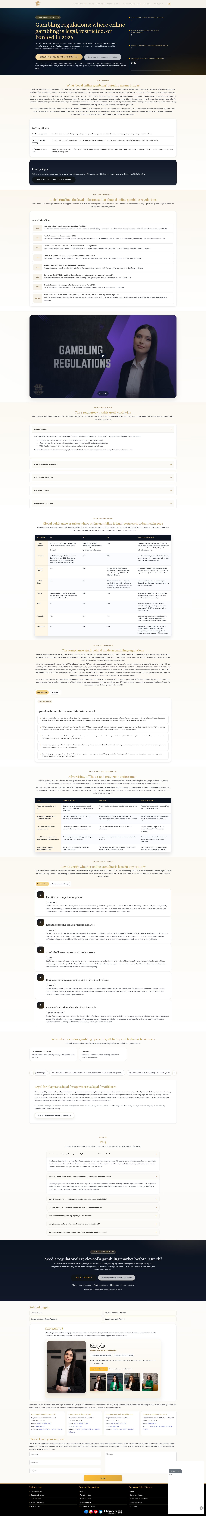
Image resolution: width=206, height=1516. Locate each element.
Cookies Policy (85, 1499)
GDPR (82, 1491)
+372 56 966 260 (44, 1423)
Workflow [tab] (54, 692)
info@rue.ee (40, 1426)
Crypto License (36, 1491)
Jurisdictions (35, 1506)
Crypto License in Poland (115, 1319)
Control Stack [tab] (42, 692)
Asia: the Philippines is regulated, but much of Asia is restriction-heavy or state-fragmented (87, 1073)
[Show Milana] (132, 1382)
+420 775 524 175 (118, 1423)
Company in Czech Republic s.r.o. (119, 1414)
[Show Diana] (115, 1382)
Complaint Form (136, 1502)
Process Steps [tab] (42, 884)
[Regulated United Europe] (38, 3)
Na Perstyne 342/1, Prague (123, 1429)
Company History (136, 1495)
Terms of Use (85, 1495)
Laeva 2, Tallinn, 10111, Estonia (50, 1429)
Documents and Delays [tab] (60, 884)
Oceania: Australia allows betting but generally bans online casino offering (158, 1073)
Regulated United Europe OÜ (43, 1414)
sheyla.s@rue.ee (98, 1369)
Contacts (133, 1506)
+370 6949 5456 (81, 1423)
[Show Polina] (150, 1382)
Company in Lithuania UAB (79, 1414)
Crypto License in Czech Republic (44, 1319)
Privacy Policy (85, 1502)
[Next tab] (174, 1073)
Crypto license (36, 1313)
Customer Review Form (139, 1499)
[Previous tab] (31, 1073)
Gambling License (37, 1495)
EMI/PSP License (37, 1502)
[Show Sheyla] (98, 1382)
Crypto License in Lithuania (115, 1313)
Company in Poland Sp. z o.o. (155, 1414)
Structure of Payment (88, 1506)
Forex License (36, 1499)
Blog (132, 1491)
